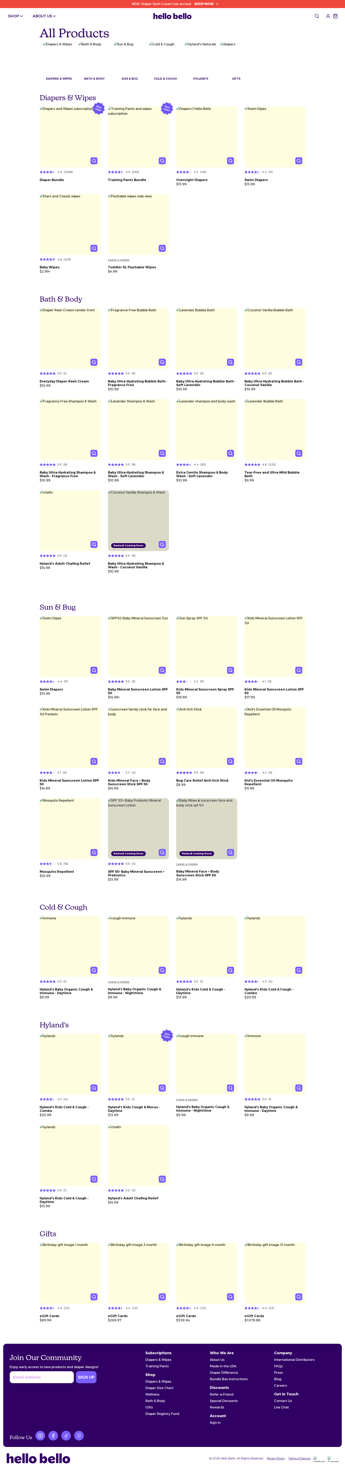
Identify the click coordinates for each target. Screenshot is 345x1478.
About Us (217, 1360)
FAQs (278, 1366)
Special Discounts (224, 1401)
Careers (280, 1385)
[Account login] (328, 16)
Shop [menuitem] (13, 16)
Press (278, 1373)
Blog (277, 1379)
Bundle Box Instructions (229, 1379)
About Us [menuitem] (42, 16)
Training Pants (157, 1366)
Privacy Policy (276, 1458)
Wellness (152, 1394)
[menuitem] (317, 16)
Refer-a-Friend (221, 1394)
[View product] (70, 137)
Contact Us (283, 1401)
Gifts (149, 1407)
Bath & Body (155, 1401)
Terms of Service (299, 1458)
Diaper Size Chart (159, 1388)
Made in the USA (223, 1366)
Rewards (217, 1407)
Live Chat (281, 1407)
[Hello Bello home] (172, 16)
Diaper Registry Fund (162, 1414)
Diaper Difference (224, 1373)
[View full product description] (70, 178)
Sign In (215, 1423)
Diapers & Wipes (158, 1360)
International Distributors (294, 1360)
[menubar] (32, 16)
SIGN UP (86, 1377)
